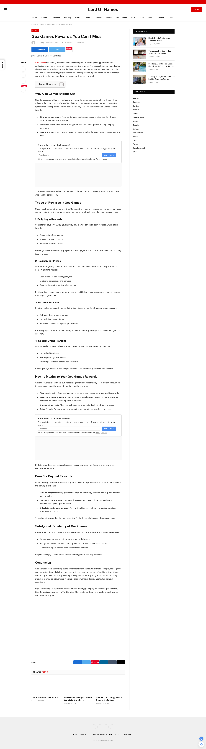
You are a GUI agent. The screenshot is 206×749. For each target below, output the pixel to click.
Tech (141, 18)
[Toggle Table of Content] (60, 84)
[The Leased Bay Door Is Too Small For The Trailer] (139, 54)
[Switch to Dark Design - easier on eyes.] (198, 2)
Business (56, 18)
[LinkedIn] (23, 81)
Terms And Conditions (101, 735)
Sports (109, 18)
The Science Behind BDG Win (44, 697)
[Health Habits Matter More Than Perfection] (139, 41)
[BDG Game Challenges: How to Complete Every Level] (78, 686)
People (88, 18)
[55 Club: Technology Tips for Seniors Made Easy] (110, 686)
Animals (44, 18)
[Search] (201, 2)
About (118, 735)
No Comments (67, 43)
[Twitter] (23, 75)
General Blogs (138, 117)
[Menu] (5, 9)
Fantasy (67, 18)
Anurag (41, 43)
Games (78, 18)
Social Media (121, 18)
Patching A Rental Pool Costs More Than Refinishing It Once (160, 65)
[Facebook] (23, 68)
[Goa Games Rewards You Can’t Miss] (46, 56)
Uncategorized (139, 148)
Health (151, 18)
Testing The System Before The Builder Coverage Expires (161, 78)
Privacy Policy (80, 735)
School (99, 18)
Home (34, 18)
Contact (196, 9)
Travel (171, 18)
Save (69, 48)
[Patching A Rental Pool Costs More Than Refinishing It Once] (139, 67)
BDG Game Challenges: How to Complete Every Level (78, 698)
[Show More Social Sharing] (74, 49)
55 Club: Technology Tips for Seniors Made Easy (109, 698)
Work (133, 18)
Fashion (161, 18)
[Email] (23, 89)
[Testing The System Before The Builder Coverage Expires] (139, 79)
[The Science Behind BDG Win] (46, 686)
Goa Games (40, 62)
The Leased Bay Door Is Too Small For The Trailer (159, 52)
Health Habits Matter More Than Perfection (159, 39)
